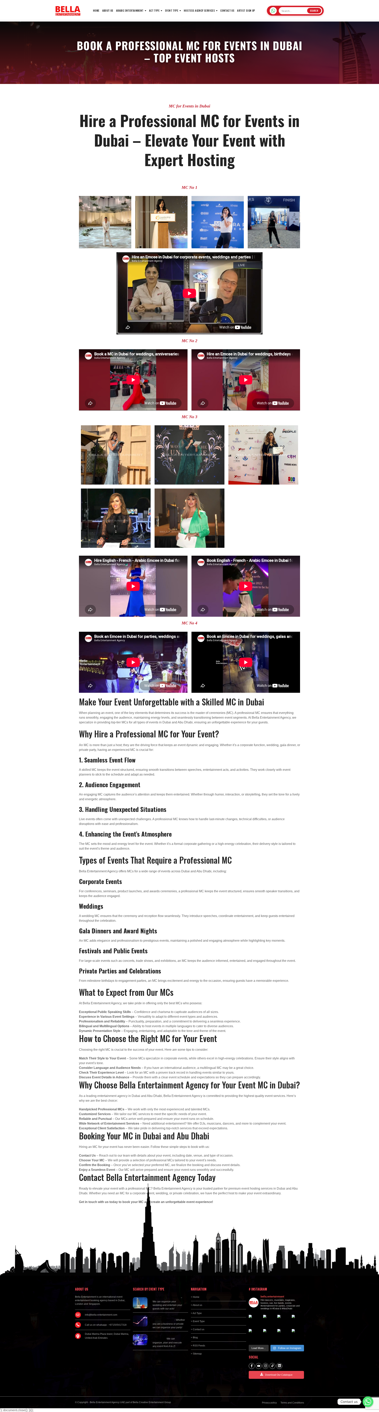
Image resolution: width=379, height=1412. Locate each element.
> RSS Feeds (198, 1345)
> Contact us (197, 1329)
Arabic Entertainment (130, 10)
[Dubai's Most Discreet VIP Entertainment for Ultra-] (269, 1335)
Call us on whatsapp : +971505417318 (106, 1325)
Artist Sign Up (246, 10)
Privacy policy (269, 1402)
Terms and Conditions (292, 1402)
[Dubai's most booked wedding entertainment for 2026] (283, 1321)
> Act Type (196, 1313)
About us (107, 10)
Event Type (171, 10)
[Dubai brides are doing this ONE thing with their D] (255, 1335)
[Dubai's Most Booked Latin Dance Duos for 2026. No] (298, 1335)
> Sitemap (196, 1353)
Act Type (154, 10)
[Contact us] (368, 1401)
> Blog (194, 1337)
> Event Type (198, 1321)
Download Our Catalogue (279, 1374)
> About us (196, 1305)
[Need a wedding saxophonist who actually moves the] (255, 1321)
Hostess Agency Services (199, 10)
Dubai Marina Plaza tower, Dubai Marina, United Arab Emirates (107, 1336)
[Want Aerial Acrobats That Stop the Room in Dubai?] (283, 1335)
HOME (96, 10)
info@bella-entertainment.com (101, 1314)
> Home (195, 1297)
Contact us (227, 10)
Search (314, 10)
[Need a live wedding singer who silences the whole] (269, 1321)
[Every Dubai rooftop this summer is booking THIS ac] (298, 1321)
